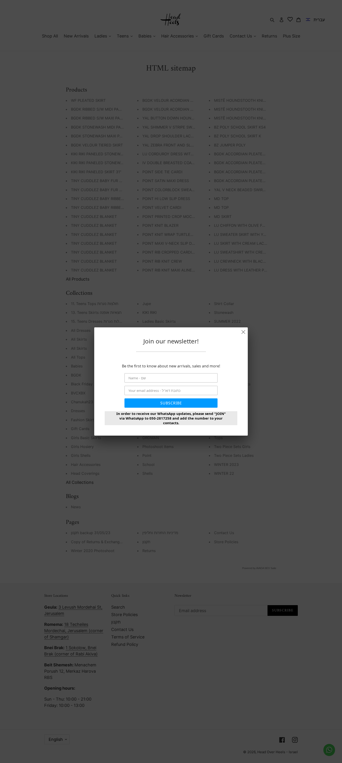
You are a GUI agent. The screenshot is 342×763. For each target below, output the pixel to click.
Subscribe (171, 403)
